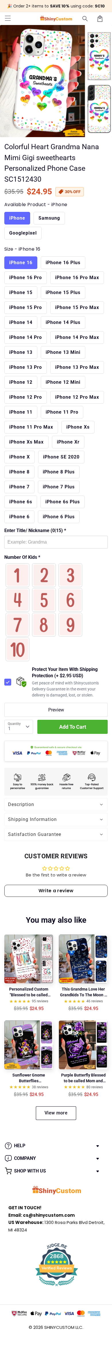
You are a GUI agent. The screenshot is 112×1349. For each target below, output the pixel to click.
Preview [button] (56, 710)
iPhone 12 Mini (63, 382)
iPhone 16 (20, 262)
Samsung (49, 218)
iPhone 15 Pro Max (77, 307)
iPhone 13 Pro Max (77, 367)
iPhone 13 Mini (63, 352)
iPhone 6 (19, 516)
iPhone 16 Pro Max (77, 277)
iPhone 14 (20, 322)
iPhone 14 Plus (63, 322)
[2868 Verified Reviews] (56, 1287)
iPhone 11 (20, 412)
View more (56, 1113)
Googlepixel (23, 233)
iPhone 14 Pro (25, 337)
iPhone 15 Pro (25, 307)
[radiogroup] (56, 612)
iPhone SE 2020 (61, 457)
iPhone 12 (20, 382)
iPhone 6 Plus (59, 516)
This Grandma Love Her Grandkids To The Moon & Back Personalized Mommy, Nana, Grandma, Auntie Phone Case (83, 992)
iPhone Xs (78, 427)
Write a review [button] (56, 890)
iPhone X (19, 457)
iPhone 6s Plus (62, 501)
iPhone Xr (68, 442)
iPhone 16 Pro (25, 277)
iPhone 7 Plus (59, 487)
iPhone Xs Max (26, 442)
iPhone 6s (20, 501)
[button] (85, 18)
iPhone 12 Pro (25, 397)
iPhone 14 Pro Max (77, 337)
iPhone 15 (20, 292)
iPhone (17, 218)
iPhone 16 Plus (63, 262)
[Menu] (8, 18)
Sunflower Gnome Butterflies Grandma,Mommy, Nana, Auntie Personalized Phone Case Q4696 (29, 1078)
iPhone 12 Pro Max (77, 397)
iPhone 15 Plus (63, 292)
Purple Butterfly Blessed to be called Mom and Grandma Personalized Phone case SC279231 (83, 1078)
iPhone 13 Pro (25, 367)
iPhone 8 (19, 472)
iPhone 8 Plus (59, 472)
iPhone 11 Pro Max (31, 427)
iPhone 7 (19, 487)
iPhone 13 (20, 352)
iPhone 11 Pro (62, 412)
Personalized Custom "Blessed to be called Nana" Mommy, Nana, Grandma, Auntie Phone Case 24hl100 (29, 992)
